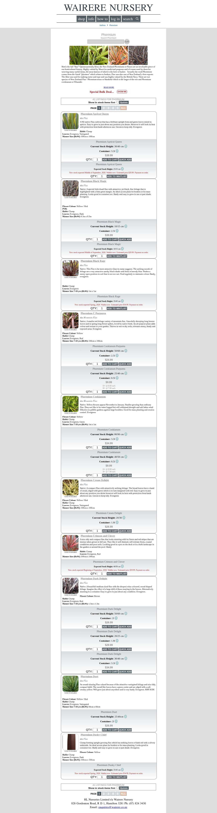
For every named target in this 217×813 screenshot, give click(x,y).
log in (115, 18)
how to (102, 18)
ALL (123, 108)
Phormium (113, 25)
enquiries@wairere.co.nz (112, 807)
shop (81, 18)
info (91, 18)
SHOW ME (122, 92)
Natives (103, 25)
